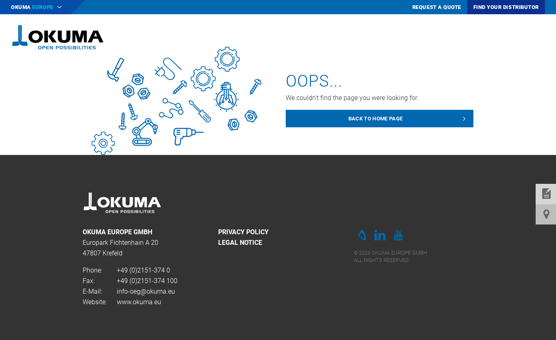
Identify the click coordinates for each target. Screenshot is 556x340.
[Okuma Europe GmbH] (58, 36)
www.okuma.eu (139, 302)
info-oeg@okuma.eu (146, 291)
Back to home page (375, 119)
